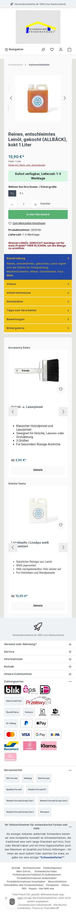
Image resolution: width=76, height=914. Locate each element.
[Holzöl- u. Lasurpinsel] (38, 374)
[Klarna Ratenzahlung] (10, 757)
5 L (22, 193)
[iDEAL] (45, 689)
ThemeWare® (51, 908)
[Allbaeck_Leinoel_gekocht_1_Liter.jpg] (38, 98)
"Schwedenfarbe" (51, 857)
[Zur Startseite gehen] (38, 27)
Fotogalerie (52, 885)
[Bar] (55, 712)
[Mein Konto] (60, 49)
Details (38, 469)
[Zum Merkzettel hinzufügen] (61, 390)
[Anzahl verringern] (12, 204)
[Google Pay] (40, 734)
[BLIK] (12, 689)
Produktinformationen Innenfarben (26, 881)
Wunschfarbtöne (57, 881)
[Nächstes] (65, 98)
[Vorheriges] (11, 98)
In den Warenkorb (38, 214)
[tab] (38, 267)
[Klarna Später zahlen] (49, 745)
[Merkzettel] (51, 49)
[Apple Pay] (41, 723)
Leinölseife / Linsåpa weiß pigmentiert (30, 544)
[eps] (30, 689)
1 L (12, 193)
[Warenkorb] (69, 49)
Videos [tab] (11, 283)
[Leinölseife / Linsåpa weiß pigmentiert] (38, 510)
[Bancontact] (11, 745)
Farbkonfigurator (52, 867)
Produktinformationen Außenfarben (37, 878)
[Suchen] (43, 49)
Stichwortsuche (32, 867)
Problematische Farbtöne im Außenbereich (37, 874)
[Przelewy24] (38, 700)
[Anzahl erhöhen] (35, 204)
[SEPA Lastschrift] (55, 734)
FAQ (24, 888)
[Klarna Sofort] (30, 745)
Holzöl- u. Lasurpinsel (27, 407)
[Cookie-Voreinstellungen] (12, 902)
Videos (65, 885)
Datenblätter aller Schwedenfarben (24, 885)
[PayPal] (26, 723)
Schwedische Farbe (46, 871)
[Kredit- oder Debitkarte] (18, 734)
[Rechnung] (42, 712)
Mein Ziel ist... (24, 871)
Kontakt (16, 867)
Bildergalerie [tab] (15, 328)
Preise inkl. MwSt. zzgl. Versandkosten (26, 165)
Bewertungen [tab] (16, 319)
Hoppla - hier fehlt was (41, 888)
